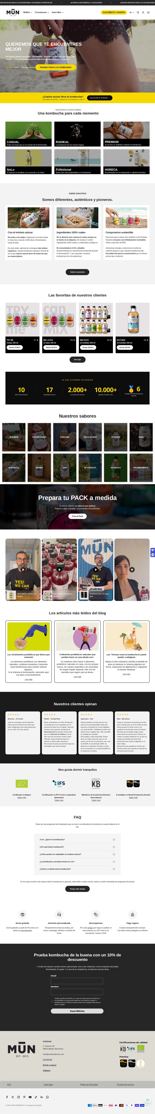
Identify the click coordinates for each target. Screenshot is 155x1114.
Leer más (28, 679)
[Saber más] (22, 783)
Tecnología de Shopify (34, 1105)
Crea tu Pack (77, 516)
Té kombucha (41, 12)
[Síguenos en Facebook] (7, 1097)
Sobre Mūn (56, 12)
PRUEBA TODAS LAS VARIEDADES (55, 67)
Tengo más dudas (77, 889)
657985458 (47, 1060)
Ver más (77, 360)
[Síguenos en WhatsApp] (47, 1097)
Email (53, 975)
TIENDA (26, 12)
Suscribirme (77, 1011)
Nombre (55, 986)
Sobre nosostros (77, 272)
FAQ (9, 1085)
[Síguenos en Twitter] (12, 1097)
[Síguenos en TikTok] (35, 1097)
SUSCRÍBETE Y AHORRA (114, 12)
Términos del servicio (125, 1085)
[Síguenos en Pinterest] (24, 1097)
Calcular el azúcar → (100, 98)
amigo (90, 928)
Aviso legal (48, 1085)
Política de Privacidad (89, 1085)
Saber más (21, 798)
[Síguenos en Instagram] (18, 1097)
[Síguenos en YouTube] (30, 1097)
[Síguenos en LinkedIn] (41, 1097)
